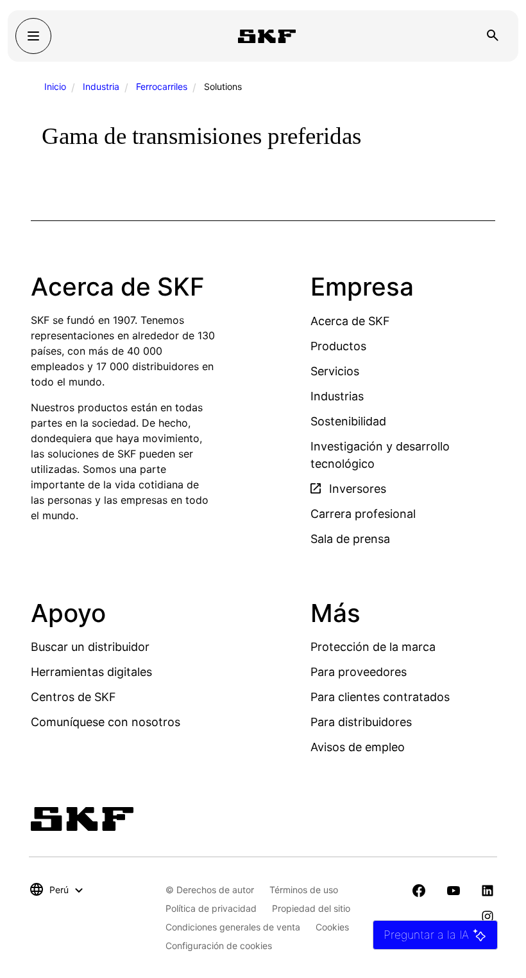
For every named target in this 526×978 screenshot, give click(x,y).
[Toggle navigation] (33, 36)
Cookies (332, 926)
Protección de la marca (373, 646)
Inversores (356, 488)
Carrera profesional (363, 513)
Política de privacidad (211, 908)
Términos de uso (303, 889)
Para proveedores (358, 672)
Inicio (55, 86)
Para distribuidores (361, 722)
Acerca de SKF (350, 321)
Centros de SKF (73, 697)
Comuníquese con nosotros (105, 722)
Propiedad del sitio (311, 908)
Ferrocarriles (161, 86)
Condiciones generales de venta (232, 926)
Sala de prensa (350, 539)
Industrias (337, 396)
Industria (101, 86)
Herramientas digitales (91, 672)
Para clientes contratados (380, 697)
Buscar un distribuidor (90, 646)
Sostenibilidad (348, 421)
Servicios (334, 371)
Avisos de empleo (357, 747)
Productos (338, 346)
